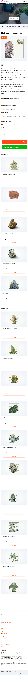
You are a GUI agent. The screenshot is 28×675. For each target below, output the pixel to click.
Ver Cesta (12, 18)
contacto (6, 673)
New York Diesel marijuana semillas (10, 328)
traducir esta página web (18, 673)
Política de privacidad (5, 644)
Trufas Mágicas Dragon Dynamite (9, 233)
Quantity (3, 134)
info (2, 673)
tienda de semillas (7, 622)
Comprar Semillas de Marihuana (13, 26)
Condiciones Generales (6, 642)
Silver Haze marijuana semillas (9, 566)
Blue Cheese (5, 293)
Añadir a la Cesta (8, 142)
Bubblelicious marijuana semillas (9, 596)
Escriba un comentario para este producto (12, 147)
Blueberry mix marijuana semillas (9, 388)
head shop (5, 620)
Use (2, 131)
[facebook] (12, 671)
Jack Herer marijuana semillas (8, 417)
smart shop (5, 617)
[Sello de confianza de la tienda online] (2, 1)
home (2, 26)
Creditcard (5, 633)
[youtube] (21, 671)
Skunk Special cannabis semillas (9, 477)
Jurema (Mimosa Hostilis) (7, 204)
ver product (14, 183)
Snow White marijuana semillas (9, 536)
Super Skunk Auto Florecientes (9, 174)
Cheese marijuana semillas (8, 358)
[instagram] (15, 671)
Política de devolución (5, 646)
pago (2, 625)
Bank (4, 631)
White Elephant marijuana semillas (9, 447)
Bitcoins (5, 628)
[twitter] (18, 671)
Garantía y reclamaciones (6, 639)
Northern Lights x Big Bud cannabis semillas (11, 506)
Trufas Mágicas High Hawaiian (9, 263)
